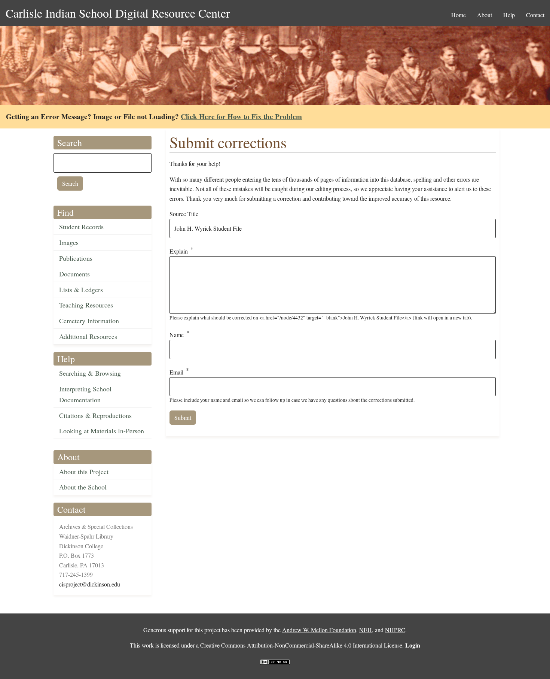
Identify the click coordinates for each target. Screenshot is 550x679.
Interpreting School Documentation (85, 394)
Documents (74, 273)
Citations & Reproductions (95, 415)
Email (176, 372)
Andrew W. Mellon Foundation (319, 630)
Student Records (81, 226)
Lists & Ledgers (81, 289)
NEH (365, 630)
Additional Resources (88, 336)
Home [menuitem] (458, 14)
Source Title (183, 214)
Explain (178, 251)
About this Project (84, 471)
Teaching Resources (86, 304)
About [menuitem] (484, 14)
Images (69, 242)
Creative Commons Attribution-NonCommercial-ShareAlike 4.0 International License (301, 645)
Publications (75, 258)
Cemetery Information (89, 320)
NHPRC (395, 630)
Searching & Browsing (90, 373)
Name (176, 335)
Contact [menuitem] (535, 14)
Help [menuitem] (509, 14)
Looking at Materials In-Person (101, 430)
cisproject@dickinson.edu (89, 584)
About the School (83, 486)
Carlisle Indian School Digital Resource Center (118, 13)
